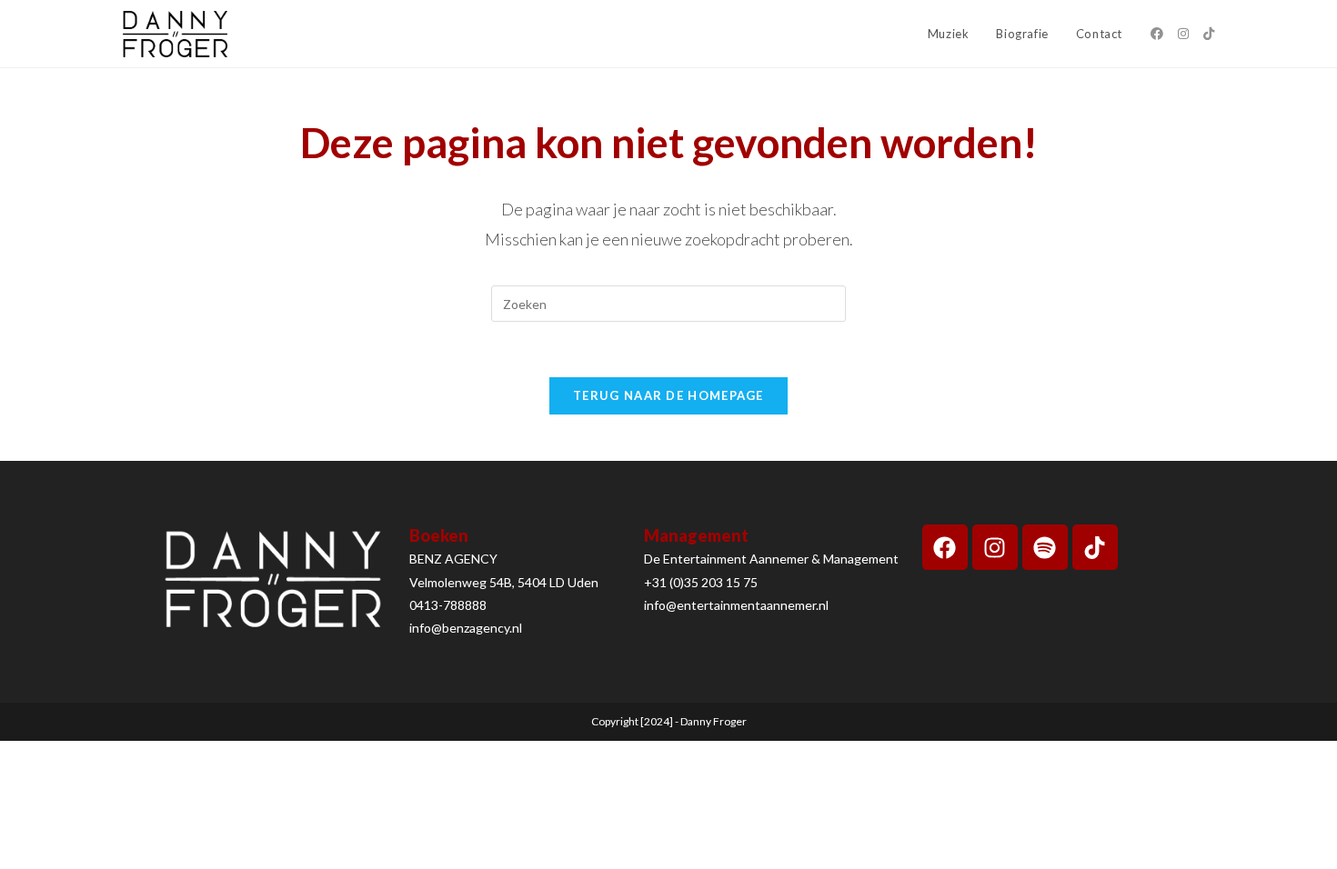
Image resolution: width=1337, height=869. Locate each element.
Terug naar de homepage (668, 395)
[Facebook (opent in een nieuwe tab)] (1157, 33)
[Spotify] (1045, 547)
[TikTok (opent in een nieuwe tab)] (1208, 33)
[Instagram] (995, 547)
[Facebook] (945, 547)
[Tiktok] (1095, 547)
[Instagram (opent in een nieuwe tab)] (1183, 33)
